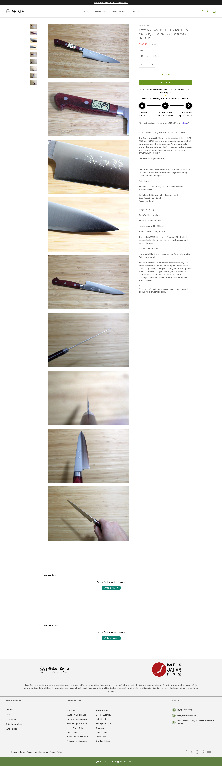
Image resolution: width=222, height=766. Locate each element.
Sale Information (41, 752)
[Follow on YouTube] (209, 752)
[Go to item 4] (33, 47)
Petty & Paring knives (148, 248)
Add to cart (165, 74)
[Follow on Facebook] (186, 752)
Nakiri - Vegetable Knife (77, 723)
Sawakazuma (144, 25)
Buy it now (165, 82)
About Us (9, 709)
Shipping (15, 752)
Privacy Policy (56, 752)
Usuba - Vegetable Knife (77, 736)
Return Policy (26, 752)
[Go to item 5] (33, 54)
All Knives (71, 710)
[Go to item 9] (33, 82)
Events (8, 714)
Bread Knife (101, 736)
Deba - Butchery (103, 715)
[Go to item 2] (33, 33)
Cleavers (100, 728)
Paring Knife (72, 732)
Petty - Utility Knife (75, 728)
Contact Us (11, 719)
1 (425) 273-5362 (184, 710)
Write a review (111, 587)
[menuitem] (85, 11)
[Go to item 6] (33, 61)
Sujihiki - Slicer (102, 719)
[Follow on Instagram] (197, 752)
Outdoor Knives (103, 741)
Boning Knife (101, 732)
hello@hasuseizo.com (187, 715)
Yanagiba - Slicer (103, 723)
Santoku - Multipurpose (77, 719)
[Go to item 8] (33, 75)
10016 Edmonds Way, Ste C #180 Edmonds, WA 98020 (196, 722)
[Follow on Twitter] (192, 752)
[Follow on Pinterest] (203, 752)
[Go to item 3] (33, 40)
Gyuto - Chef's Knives (76, 715)
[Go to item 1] (33, 26)
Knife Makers (11, 729)
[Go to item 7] (33, 68)
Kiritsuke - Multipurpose (77, 741)
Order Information (14, 724)
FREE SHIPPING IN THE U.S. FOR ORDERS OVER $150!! (111, 3)
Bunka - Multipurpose (105, 710)
